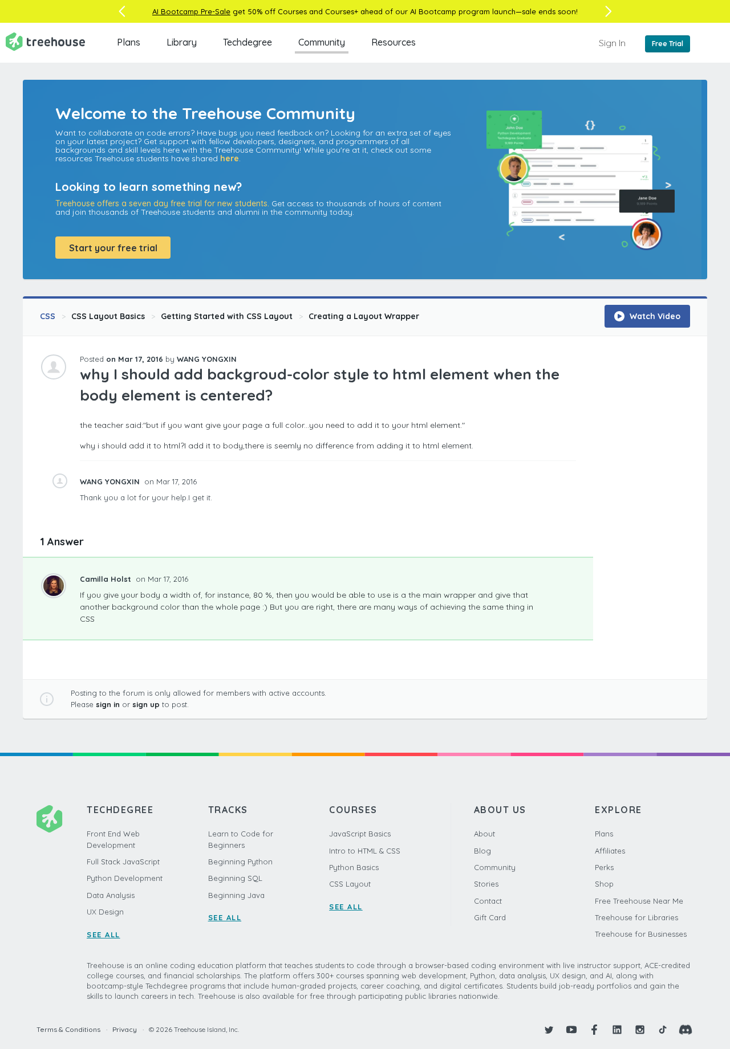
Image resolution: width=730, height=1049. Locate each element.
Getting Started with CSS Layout (227, 316)
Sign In (612, 42)
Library (182, 42)
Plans (128, 42)
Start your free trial (113, 248)
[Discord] (686, 1030)
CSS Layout (350, 883)
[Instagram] (640, 1030)
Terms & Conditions (68, 1029)
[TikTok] (663, 1030)
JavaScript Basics (360, 833)
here (229, 158)
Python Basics (354, 867)
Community (321, 42)
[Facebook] (594, 1030)
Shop (604, 883)
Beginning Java (236, 895)
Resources (393, 42)
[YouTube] (571, 1030)
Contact (488, 900)
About (484, 833)
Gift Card (490, 917)
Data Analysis (111, 895)
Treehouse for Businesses (641, 933)
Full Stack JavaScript (123, 861)
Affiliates (610, 850)
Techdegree (247, 42)
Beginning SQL (235, 878)
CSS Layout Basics (108, 316)
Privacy (124, 1029)
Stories (486, 883)
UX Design (105, 911)
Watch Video (653, 316)
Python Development (125, 878)
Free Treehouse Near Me (639, 900)
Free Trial (667, 43)
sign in (108, 704)
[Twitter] (549, 1030)
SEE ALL (103, 934)
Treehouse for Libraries (636, 917)
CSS (47, 316)
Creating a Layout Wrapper (364, 316)
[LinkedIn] (617, 1030)
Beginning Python (240, 861)
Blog (482, 850)
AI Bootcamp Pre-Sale (191, 11)
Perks (604, 867)
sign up (146, 704)
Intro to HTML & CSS (364, 850)
